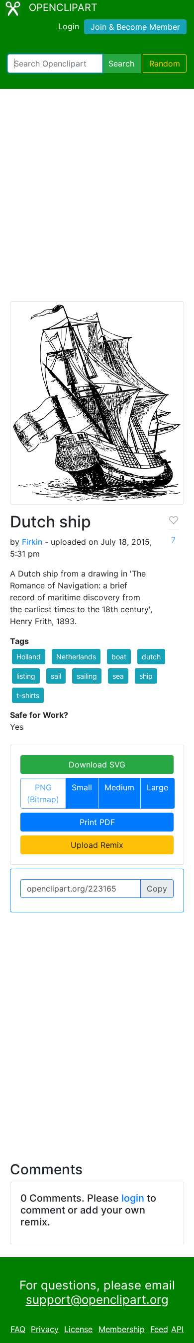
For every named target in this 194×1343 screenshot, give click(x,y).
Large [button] (157, 787)
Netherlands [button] (76, 656)
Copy (157, 889)
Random (164, 63)
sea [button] (118, 676)
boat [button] (118, 656)
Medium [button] (119, 787)
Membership (121, 1329)
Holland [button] (28, 656)
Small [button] (82, 787)
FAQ (17, 1329)
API (177, 1329)
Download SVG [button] (97, 764)
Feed (159, 1329)
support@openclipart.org (97, 1299)
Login (68, 26)
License (78, 1329)
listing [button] (25, 676)
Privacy (45, 1329)
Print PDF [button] (97, 822)
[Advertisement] (97, 199)
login (132, 1198)
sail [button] (56, 676)
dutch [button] (151, 656)
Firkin (32, 542)
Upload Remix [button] (97, 845)
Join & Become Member (135, 27)
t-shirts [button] (27, 695)
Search (121, 63)
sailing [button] (87, 676)
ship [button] (146, 676)
